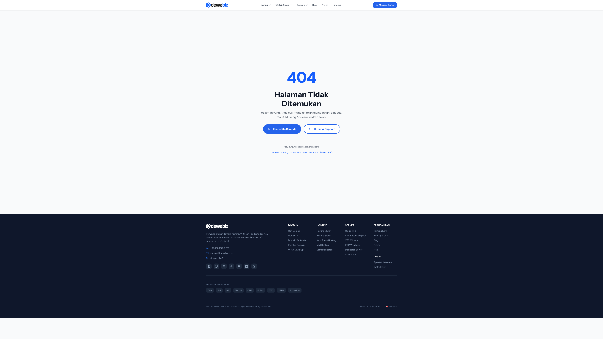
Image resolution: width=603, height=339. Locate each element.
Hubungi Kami (381, 235)
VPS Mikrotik (351, 240)
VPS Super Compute (355, 235)
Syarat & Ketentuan (383, 262)
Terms (362, 306)
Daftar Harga (380, 267)
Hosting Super (324, 235)
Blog (314, 5)
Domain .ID (293, 235)
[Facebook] (209, 266)
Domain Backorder (297, 240)
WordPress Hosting (326, 240)
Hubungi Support (324, 129)
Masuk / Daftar (386, 5)
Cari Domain (294, 230)
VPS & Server (282, 5)
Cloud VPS (295, 152)
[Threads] (254, 266)
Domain (301, 5)
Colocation (350, 254)
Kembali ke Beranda (284, 129)
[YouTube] (239, 266)
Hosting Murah (324, 230)
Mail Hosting (323, 245)
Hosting (264, 5)
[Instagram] (216, 266)
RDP (305, 152)
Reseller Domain (296, 245)
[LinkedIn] (246, 266)
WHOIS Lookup (296, 249)
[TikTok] (231, 266)
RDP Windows (352, 245)
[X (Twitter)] (224, 266)
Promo (324, 5)
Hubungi (337, 5)
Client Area (375, 306)
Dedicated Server (317, 152)
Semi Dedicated (324, 249)
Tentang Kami (380, 230)
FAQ (330, 152)
